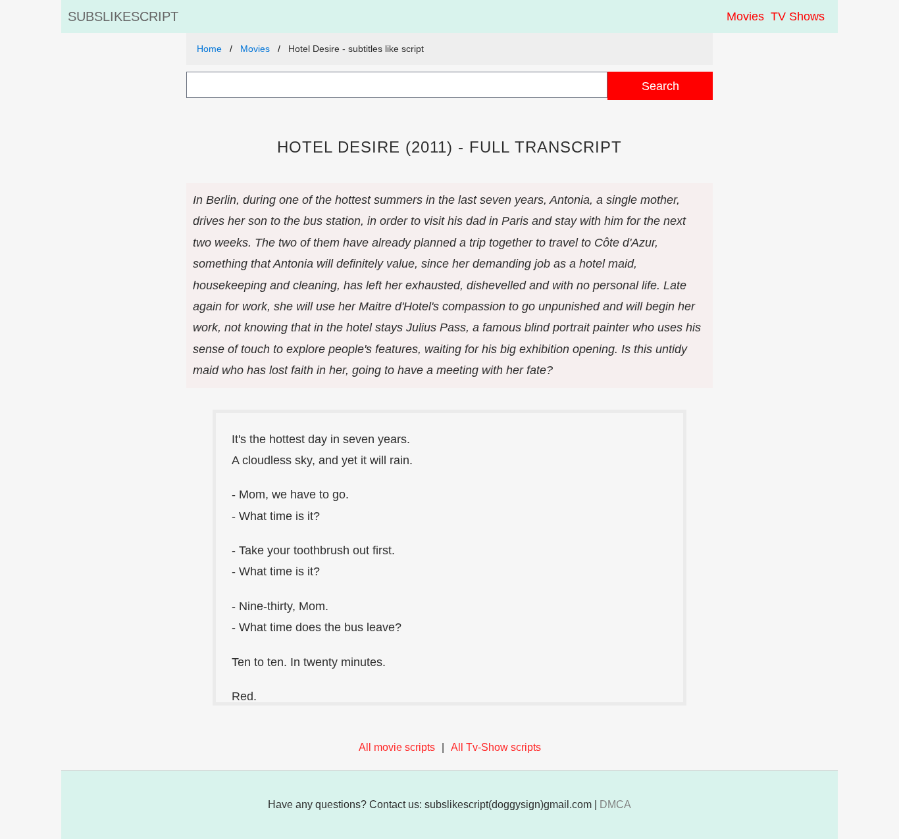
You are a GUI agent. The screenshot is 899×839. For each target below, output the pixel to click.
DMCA (615, 804)
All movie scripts (397, 747)
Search (660, 86)
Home (209, 48)
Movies (745, 16)
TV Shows (798, 16)
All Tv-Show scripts (496, 747)
